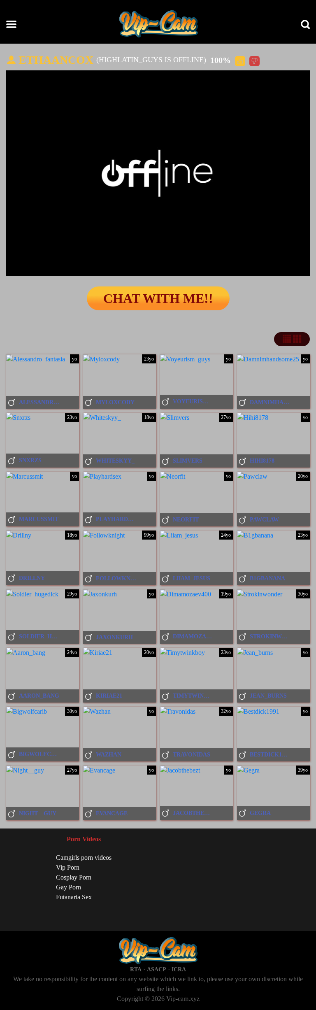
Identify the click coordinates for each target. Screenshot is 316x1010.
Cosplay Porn (73, 877)
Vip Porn (67, 867)
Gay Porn (68, 887)
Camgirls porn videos (84, 857)
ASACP (156, 969)
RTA (136, 969)
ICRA (179, 969)
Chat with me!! (158, 298)
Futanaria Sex (74, 897)
